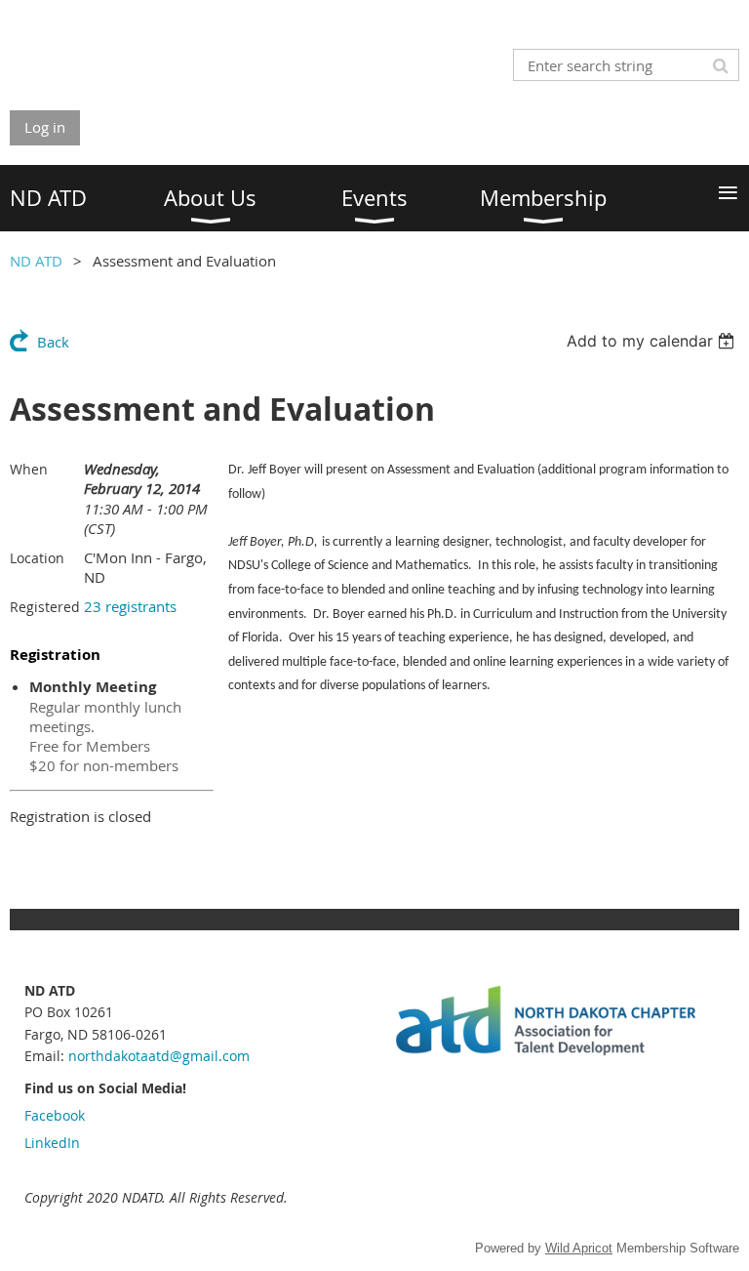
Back (53, 341)
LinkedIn (52, 1142)
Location (37, 558)
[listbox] (653, 340)
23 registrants (130, 606)
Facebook (54, 1115)
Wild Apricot (578, 1248)
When (29, 469)
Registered (45, 606)
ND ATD (36, 260)
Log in (44, 127)
